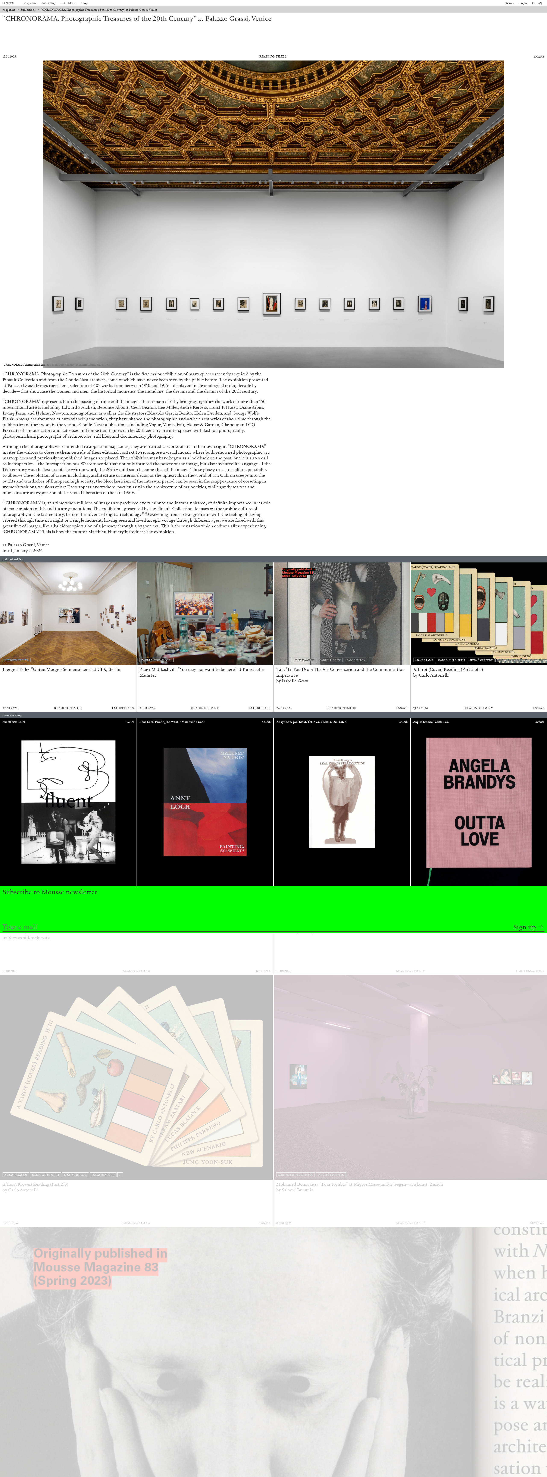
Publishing (48, 3)
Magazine (30, 3)
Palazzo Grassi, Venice (28, 544)
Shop (84, 3)
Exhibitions (68, 3)
